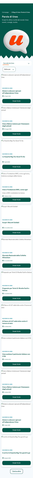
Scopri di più (16, 101)
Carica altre (16, 471)
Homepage (5, 12)
